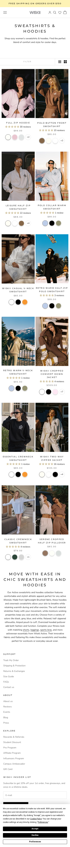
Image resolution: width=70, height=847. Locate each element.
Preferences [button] (43, 822)
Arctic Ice (45, 223)
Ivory (55, 141)
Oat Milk (48, 141)
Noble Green (15, 557)
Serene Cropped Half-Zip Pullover (52, 541)
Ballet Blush (55, 392)
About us (8, 701)
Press (6, 722)
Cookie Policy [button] (36, 819)
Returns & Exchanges (14, 671)
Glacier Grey (21, 137)
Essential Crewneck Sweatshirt (18, 458)
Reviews (7, 706)
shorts (26, 629)
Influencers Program (13, 758)
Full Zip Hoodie (18, 123)
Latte (42, 141)
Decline (35, 835)
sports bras (46, 629)
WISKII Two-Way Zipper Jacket (52, 458)
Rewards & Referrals (13, 736)
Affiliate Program (12, 752)
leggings (34, 629)
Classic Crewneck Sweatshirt (18, 541)
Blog (5, 717)
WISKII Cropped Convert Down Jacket (51, 374)
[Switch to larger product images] (59, 61)
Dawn (58, 553)
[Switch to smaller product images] (65, 61)
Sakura (15, 137)
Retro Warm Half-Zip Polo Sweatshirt (52, 289)
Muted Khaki (58, 223)
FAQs (6, 681)
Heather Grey (21, 557)
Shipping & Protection (14, 665)
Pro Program (9, 747)
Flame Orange (25, 302)
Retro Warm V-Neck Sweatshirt (18, 372)
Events (6, 712)
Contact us (8, 687)
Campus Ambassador (14, 763)
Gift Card (7, 769)
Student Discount (12, 742)
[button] (60, 12)
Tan (45, 553)
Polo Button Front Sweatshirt (51, 124)
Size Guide (8, 676)
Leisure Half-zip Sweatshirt (18, 207)
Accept (35, 829)
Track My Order (11, 660)
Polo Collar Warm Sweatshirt (52, 207)
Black (52, 223)
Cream (8, 137)
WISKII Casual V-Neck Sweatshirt (18, 290)
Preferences (35, 842)
